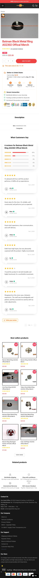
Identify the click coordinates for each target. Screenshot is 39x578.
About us (4, 517)
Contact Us (4, 544)
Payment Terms (6, 538)
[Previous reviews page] (26, 325)
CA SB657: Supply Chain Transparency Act (13, 527)
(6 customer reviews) (17, 49)
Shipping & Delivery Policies (9, 536)
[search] (33, 6)
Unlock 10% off (3, 570)
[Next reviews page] (35, 325)
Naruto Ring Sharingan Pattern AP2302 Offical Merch (9, 443)
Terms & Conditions (7, 519)
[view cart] (36, 6)
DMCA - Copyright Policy (8, 525)
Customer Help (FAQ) (7, 546)
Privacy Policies (5, 522)
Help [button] (35, 575)
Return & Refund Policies (8, 541)
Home (3, 11)
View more (19, 455)
